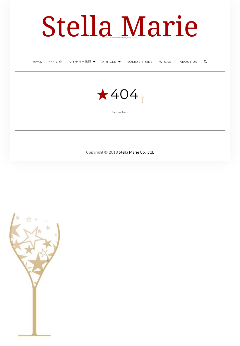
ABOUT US (188, 62)
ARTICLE (110, 62)
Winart (166, 62)
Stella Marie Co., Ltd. (136, 152)
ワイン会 (55, 62)
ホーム (37, 62)
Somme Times (139, 62)
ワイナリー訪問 (80, 62)
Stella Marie (120, 26)
